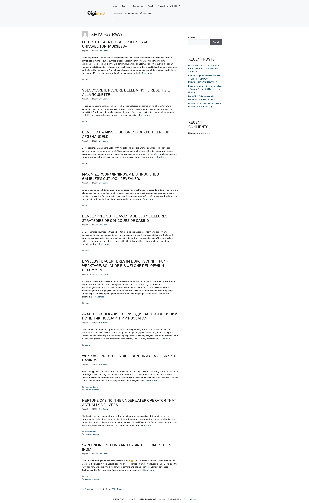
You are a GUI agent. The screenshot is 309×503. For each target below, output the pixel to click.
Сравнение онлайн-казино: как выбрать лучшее (132, 13)
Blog (123, 6)
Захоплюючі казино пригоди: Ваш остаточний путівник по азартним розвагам (130, 316)
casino (87, 79)
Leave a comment (92, 390)
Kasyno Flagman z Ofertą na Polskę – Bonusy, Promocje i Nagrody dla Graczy (205, 89)
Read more (147, 73)
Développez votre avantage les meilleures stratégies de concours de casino (124, 218)
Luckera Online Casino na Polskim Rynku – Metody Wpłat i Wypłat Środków (204, 68)
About (150, 6)
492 (114, 489)
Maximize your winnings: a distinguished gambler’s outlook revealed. (120, 176)
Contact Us (138, 6)
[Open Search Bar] (112, 20)
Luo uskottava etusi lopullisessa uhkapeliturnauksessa (114, 44)
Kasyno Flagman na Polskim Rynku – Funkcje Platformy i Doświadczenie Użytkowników (204, 78)
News (87, 303)
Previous (87, 489)
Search (191, 38)
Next (120, 489)
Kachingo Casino (91, 387)
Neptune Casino (91, 432)
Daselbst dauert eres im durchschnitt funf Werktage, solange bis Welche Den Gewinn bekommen (125, 265)
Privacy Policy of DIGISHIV (169, 6)
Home (114, 6)
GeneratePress (190, 499)
